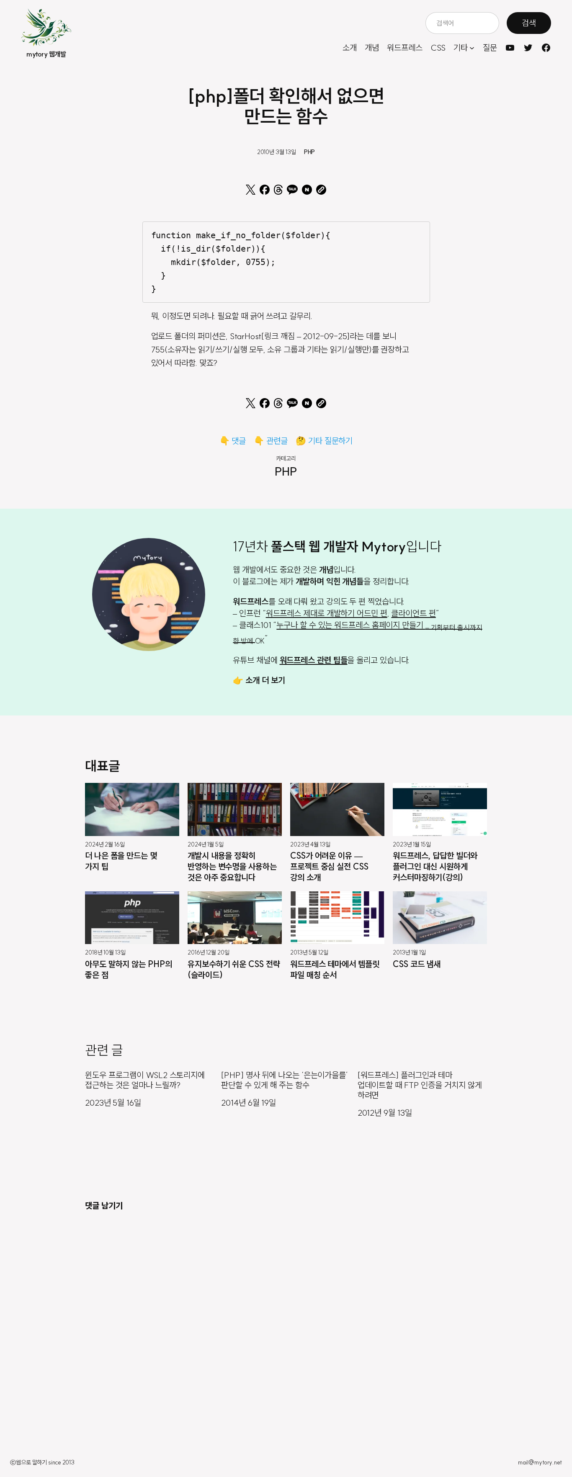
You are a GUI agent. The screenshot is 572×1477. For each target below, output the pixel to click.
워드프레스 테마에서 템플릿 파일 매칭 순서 (334, 969)
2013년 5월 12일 (309, 953)
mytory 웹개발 (46, 54)
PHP (309, 152)
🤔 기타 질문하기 (324, 440)
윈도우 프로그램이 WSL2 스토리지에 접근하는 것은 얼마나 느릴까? (145, 1080)
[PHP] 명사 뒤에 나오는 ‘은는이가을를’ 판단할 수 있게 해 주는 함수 (284, 1080)
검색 (529, 23)
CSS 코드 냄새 (417, 964)
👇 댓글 (232, 440)
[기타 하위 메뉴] (471, 47)
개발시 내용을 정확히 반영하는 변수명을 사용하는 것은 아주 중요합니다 (232, 866)
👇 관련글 (271, 440)
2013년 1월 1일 (409, 953)
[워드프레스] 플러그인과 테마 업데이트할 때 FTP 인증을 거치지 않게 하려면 (420, 1085)
